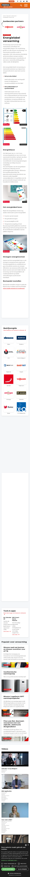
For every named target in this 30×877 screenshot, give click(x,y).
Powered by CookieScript (15, 875)
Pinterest (26, 1)
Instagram (20, 1)
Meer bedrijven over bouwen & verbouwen (13, 330)
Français (11, 1)
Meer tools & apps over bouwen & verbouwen (14, 613)
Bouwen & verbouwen (11, 15)
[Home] (7, 5)
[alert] (15, 860)
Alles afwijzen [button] (22, 869)
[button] (15, 860)
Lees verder (24, 858)
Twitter (23, 1)
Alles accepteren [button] (8, 869)
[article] (9, 28)
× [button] (28, 845)
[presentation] (15, 680)
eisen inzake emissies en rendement (14, 288)
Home (4, 15)
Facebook (17, 1)
